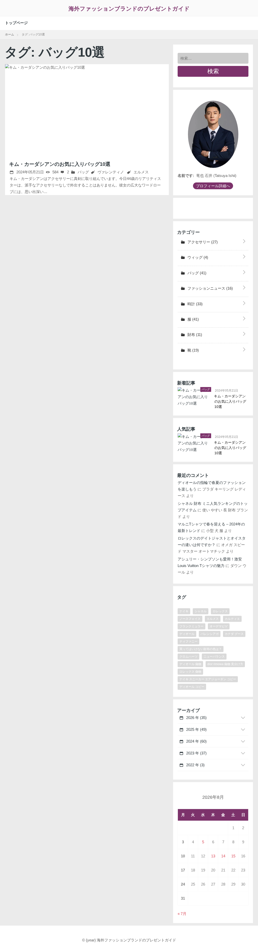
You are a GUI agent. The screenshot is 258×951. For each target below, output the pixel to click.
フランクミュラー (191, 626)
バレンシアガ (210, 634)
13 (213, 856)
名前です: (186, 175)
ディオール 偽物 (190, 664)
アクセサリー (202, 242)
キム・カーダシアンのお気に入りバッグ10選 (59, 164)
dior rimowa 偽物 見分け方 (225, 664)
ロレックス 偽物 (190, 671)
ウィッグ (197, 257)
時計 (194, 304)
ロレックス (220, 611)
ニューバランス (214, 656)
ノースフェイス (190, 619)
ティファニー (188, 641)
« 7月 (182, 913)
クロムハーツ (188, 656)
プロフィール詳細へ (213, 186)
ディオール (187, 634)
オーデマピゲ (219, 626)
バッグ (83, 172)
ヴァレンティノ (111, 172)
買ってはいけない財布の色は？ (200, 649)
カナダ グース (234, 634)
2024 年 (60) (196, 741)
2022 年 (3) (195, 765)
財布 (194, 334)
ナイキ (183, 611)
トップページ (16, 23)
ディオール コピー (191, 687)
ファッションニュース (209, 288)
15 (233, 856)
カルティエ (232, 619)
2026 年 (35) (196, 717)
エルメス (141, 172)
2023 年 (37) (196, 753)
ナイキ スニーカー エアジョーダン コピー (207, 679)
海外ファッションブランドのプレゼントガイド (129, 9)
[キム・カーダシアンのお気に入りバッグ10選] (87, 109)
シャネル (201, 611)
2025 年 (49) (196, 729)
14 (223, 856)
